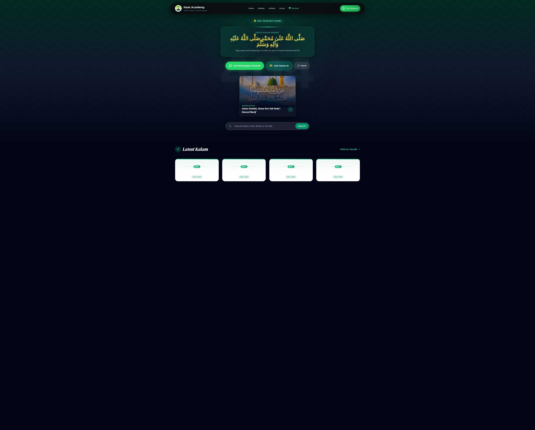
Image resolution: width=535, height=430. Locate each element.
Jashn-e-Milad (197, 177)
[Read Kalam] (197, 170)
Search (302, 126)
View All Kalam (348, 149)
